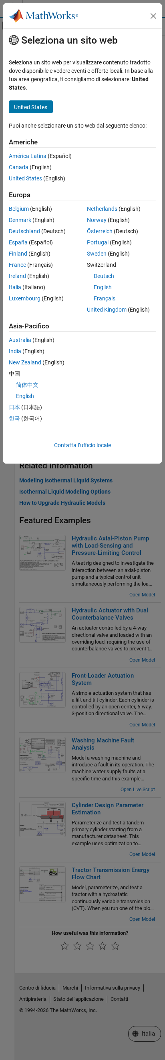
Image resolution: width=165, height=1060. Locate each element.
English (103, 287)
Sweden (97, 253)
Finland (18, 253)
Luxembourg (24, 298)
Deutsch (104, 276)
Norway (97, 220)
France (17, 265)
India (15, 351)
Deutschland (24, 231)
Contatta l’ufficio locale (82, 445)
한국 (14, 418)
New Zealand (25, 362)
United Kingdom (107, 309)
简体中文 (27, 385)
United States (25, 178)
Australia (20, 340)
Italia (15, 287)
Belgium (19, 209)
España (18, 242)
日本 (14, 407)
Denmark (20, 220)
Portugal (98, 242)
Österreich (100, 231)
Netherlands (102, 209)
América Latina (27, 156)
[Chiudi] (153, 16)
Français (104, 298)
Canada (18, 167)
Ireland (17, 276)
